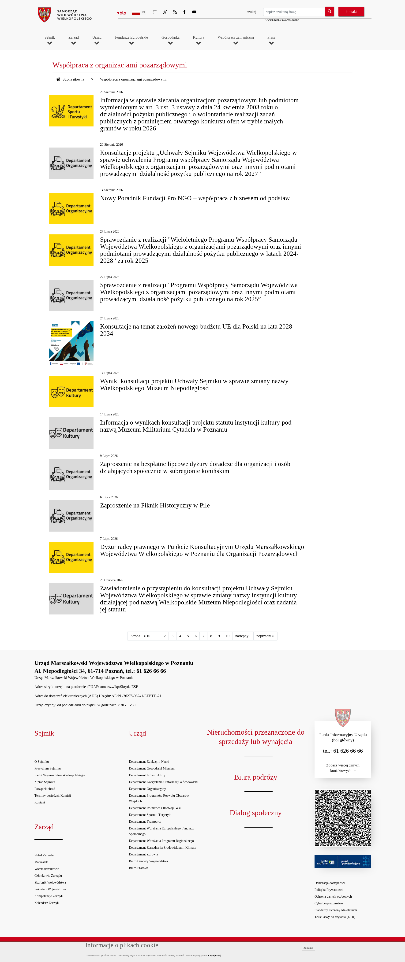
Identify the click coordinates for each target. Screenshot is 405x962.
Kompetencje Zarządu (49, 896)
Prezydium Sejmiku (47, 768)
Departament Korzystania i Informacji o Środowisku (164, 782)
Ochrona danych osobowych (333, 896)
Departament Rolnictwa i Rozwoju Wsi (155, 808)
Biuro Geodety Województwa (148, 861)
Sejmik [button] (50, 37)
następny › (243, 636)
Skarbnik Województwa (50, 882)
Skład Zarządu (44, 855)
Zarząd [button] (73, 37)
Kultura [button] (198, 37)
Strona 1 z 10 (140, 636)
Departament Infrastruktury (147, 775)
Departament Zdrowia (143, 854)
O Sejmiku (41, 761)
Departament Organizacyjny (147, 789)
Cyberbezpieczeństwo (329, 903)
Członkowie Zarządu (48, 875)
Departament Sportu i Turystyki (150, 815)
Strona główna (73, 79)
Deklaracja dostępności (330, 883)
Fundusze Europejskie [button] (131, 37)
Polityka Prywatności (329, 890)
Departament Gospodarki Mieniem (152, 768)
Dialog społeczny (256, 812)
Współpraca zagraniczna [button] (236, 37)
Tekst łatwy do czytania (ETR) (335, 917)
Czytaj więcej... (215, 955)
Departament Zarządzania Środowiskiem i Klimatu (162, 847)
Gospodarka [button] (170, 37)
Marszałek (41, 862)
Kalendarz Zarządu (47, 903)
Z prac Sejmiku (44, 782)
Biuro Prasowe (138, 868)
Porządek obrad (44, 789)
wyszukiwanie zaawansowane (282, 20)
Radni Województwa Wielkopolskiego (59, 775)
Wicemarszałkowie (46, 869)
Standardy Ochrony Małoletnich (336, 910)
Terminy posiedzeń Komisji (52, 795)
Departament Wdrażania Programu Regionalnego (161, 841)
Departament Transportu (145, 821)
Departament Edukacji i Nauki (149, 761)
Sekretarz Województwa (50, 889)
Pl (144, 12)
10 (227, 636)
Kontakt (39, 802)
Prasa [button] (271, 37)
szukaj (251, 12)
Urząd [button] (96, 37)
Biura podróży (255, 777)
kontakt (351, 12)
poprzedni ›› (265, 636)
